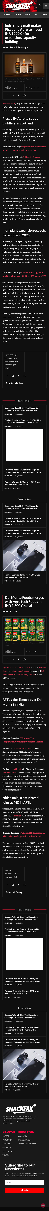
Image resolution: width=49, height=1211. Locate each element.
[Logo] (20, 6)
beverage (13, 355)
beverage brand (11, 358)
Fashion (8, 488)
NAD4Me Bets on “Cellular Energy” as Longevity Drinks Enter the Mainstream (23, 470)
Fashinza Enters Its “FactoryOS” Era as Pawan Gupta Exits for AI (22, 483)
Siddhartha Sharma (31, 157)
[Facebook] (7, 95)
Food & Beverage (19, 47)
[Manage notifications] (43, 1205)
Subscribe (24, 1190)
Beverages (8, 414)
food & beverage (11, 361)
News (5, 47)
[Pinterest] (18, 95)
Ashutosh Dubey (14, 383)
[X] (12, 95)
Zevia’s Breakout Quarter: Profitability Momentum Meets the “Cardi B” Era (23, 421)
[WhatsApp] (24, 95)
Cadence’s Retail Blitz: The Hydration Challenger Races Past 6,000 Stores (22, 409)
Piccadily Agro (9, 104)
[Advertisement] (24, 445)
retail (7, 368)
